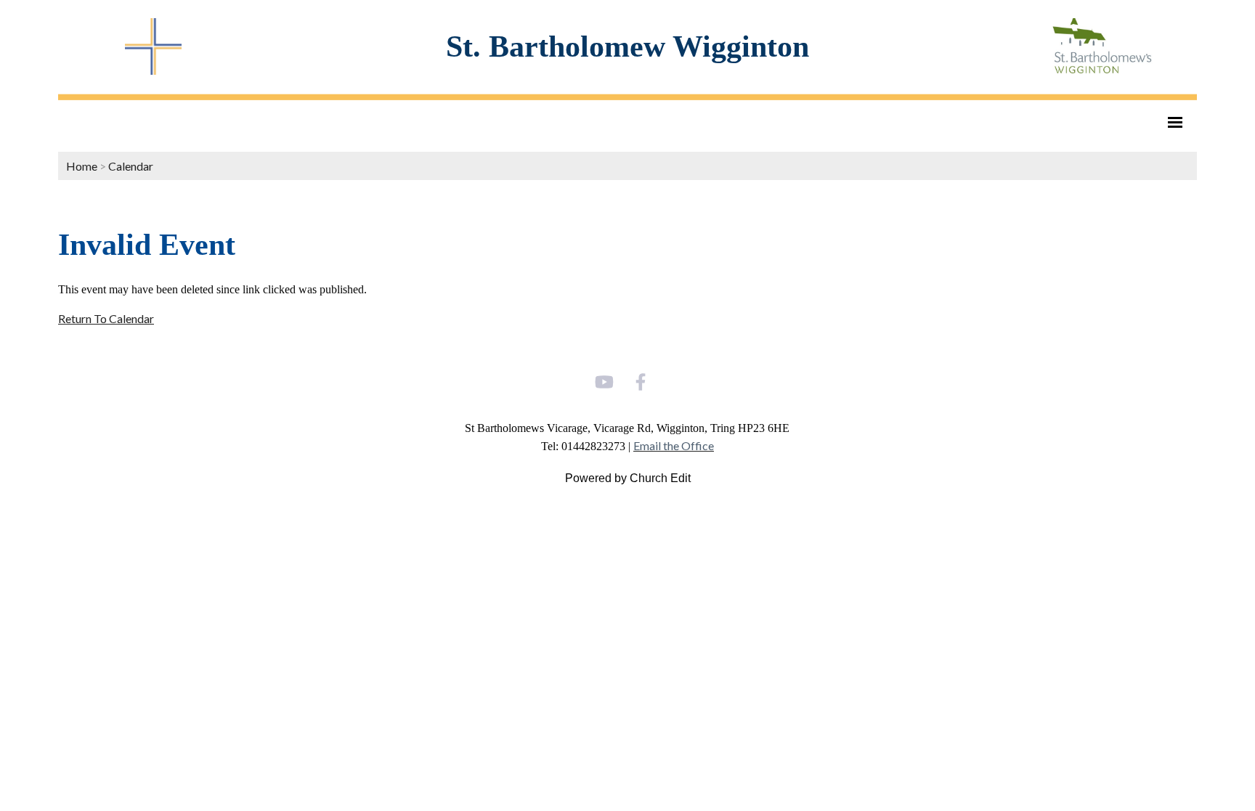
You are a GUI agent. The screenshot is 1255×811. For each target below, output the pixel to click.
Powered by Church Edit (628, 478)
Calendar (130, 166)
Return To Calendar (106, 318)
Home (81, 166)
